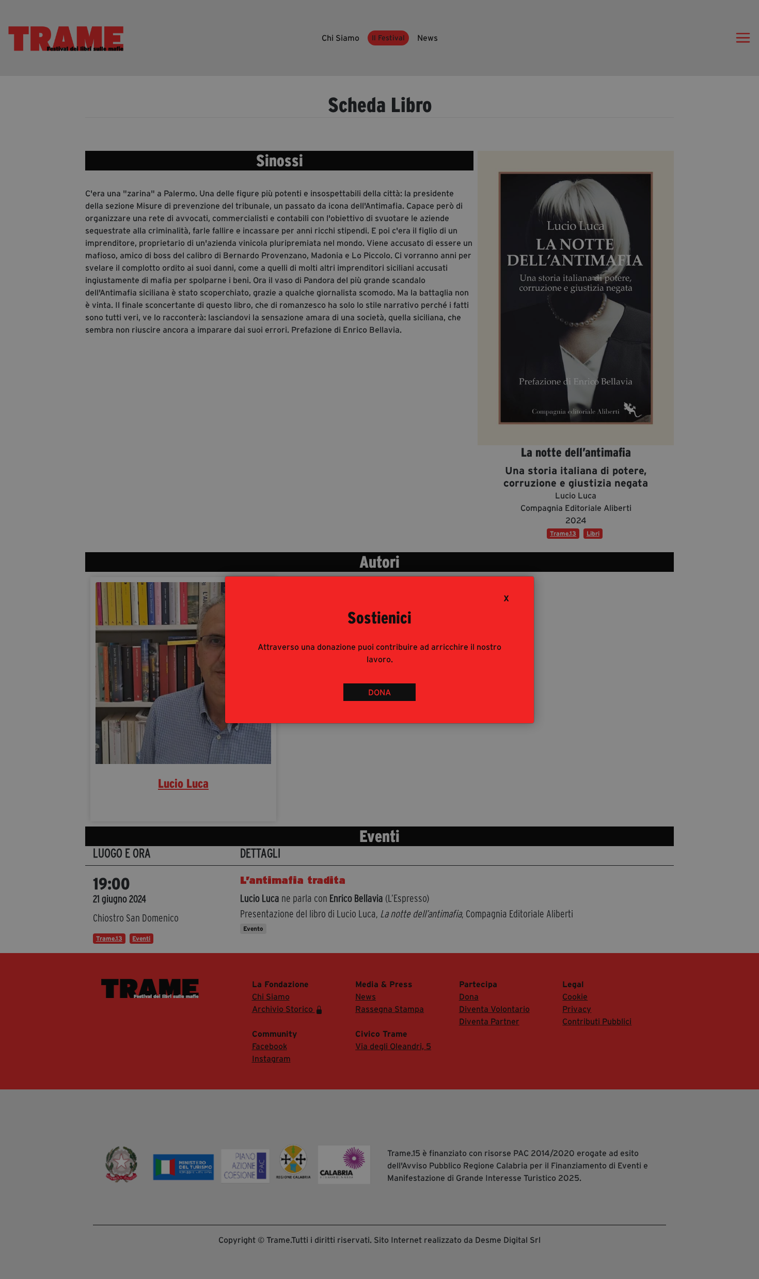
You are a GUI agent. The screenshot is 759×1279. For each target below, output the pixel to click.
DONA (379, 692)
